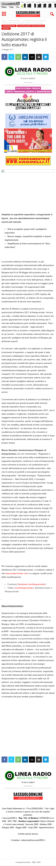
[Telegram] (46, 57)
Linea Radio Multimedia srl (13, 808)
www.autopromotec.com (16, 573)
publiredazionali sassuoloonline (34, 20)
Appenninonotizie (46, 827)
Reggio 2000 (21, 827)
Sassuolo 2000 (31, 824)
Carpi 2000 (32, 827)
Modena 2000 (46, 824)
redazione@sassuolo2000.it (33, 840)
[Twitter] (11, 57)
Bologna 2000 (8, 827)
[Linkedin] (25, 57)
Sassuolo (6, 29)
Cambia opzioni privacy (28, 834)
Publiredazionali (14, 20)
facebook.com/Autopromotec (31, 584)
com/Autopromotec (24, 588)
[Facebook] (4, 57)
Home (3, 20)
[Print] (39, 57)
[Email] (32, 57)
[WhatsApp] (18, 57)
